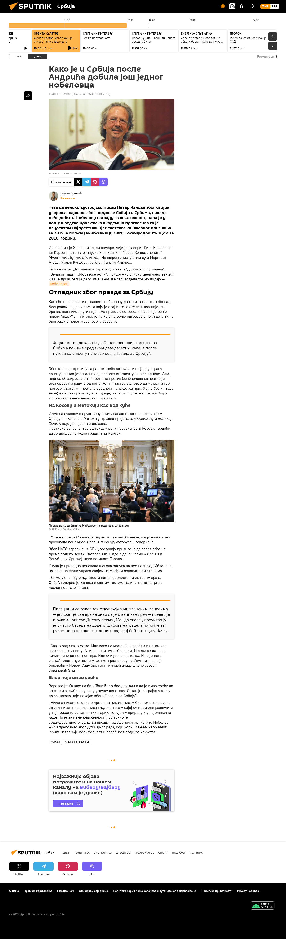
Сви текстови (67, 198)
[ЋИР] (265, 6)
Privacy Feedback (248, 891)
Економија (103, 852)
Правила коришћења (38, 891)
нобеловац (59, 283)
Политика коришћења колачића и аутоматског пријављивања (154, 891)
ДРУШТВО (123, 852)
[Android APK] (262, 906)
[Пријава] (241, 6)
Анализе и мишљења (77, 741)
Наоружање (144, 852)
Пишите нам (65, 891)
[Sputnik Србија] (32, 11)
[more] (28, 95)
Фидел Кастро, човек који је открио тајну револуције (53, 39)
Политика (81, 852)
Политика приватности (216, 891)
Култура (55, 741)
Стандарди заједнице (93, 891)
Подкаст (179, 852)
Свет (65, 852)
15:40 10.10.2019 (60, 94)
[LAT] (274, 6)
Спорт (163, 852)
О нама (14, 891)
